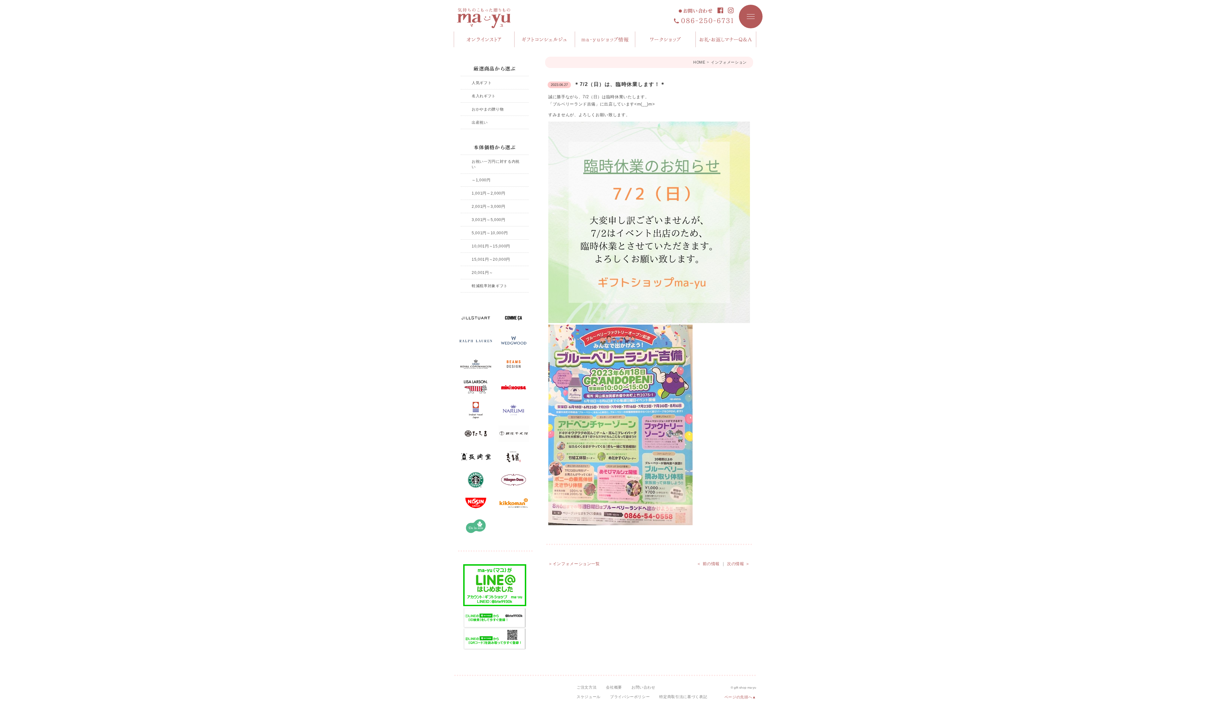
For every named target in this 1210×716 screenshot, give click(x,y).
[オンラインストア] (484, 39)
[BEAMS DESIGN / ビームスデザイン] (514, 364)
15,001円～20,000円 (491, 259)
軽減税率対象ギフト (490, 286)
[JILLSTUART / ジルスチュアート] (476, 318)
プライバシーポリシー (630, 697)
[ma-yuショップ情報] (605, 39)
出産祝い (480, 122)
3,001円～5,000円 (488, 220)
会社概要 (614, 687)
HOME (699, 62)
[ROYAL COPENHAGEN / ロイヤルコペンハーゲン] (476, 364)
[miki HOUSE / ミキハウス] (514, 387)
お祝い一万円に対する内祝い (496, 164)
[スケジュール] (665, 39)
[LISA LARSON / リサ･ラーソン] (476, 387)
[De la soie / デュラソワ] (476, 526)
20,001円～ (482, 272)
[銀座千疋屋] (514, 433)
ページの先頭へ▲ (740, 697)
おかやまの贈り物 (488, 109)
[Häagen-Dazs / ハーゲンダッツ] (514, 480)
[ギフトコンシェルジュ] (545, 39)
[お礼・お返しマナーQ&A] (726, 39)
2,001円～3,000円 (488, 206)
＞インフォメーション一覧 (574, 563)
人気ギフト (482, 83)
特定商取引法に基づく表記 (683, 697)
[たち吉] (476, 433)
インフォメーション (729, 62)
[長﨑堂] (476, 457)
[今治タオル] (476, 410)
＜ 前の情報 (708, 563)
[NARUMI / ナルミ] (514, 410)
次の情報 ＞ (738, 563)
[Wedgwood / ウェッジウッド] (514, 341)
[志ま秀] (514, 457)
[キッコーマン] (514, 503)
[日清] (476, 503)
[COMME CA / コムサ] (514, 318)
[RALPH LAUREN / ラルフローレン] (476, 341)
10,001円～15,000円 (491, 246)
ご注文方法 (586, 687)
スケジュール (589, 697)
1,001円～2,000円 (488, 193)
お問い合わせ (698, 11)
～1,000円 (481, 180)
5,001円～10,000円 (490, 233)
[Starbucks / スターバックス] (476, 480)
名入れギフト (484, 96)
